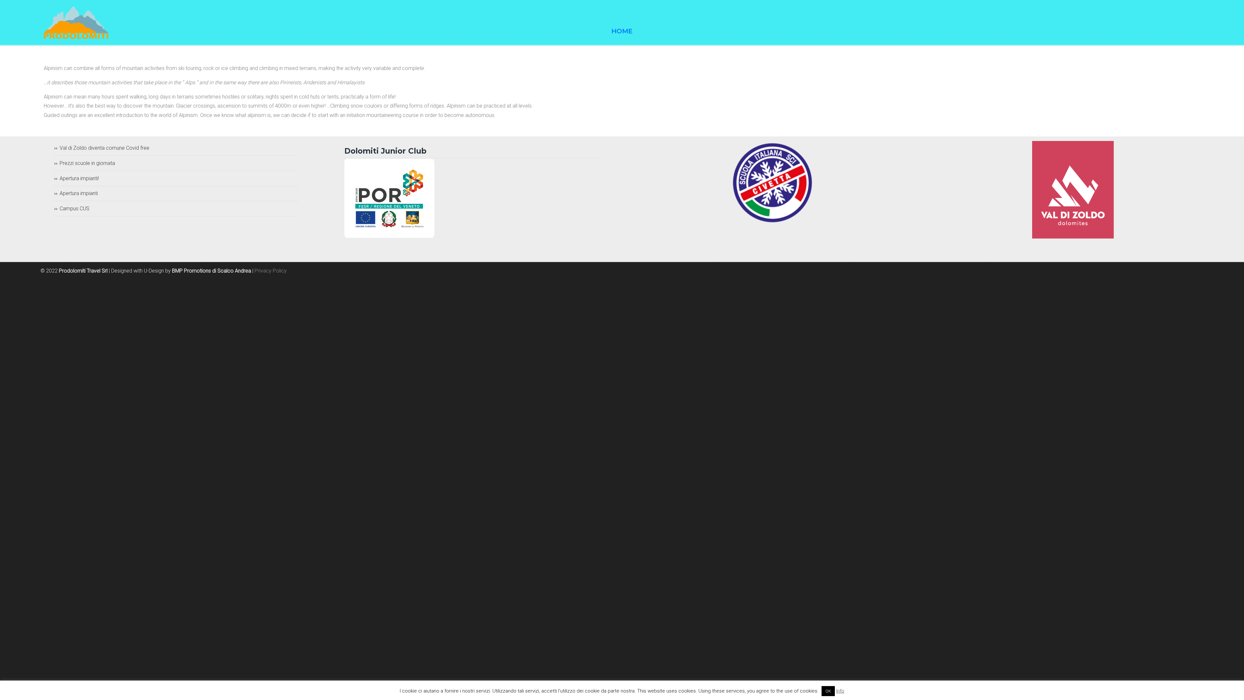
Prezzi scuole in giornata (87, 163)
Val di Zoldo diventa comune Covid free (104, 148)
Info (840, 691)
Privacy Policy (271, 271)
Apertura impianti (79, 193)
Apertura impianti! (79, 178)
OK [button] (828, 691)
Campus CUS (74, 208)
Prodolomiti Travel (76, 22)
